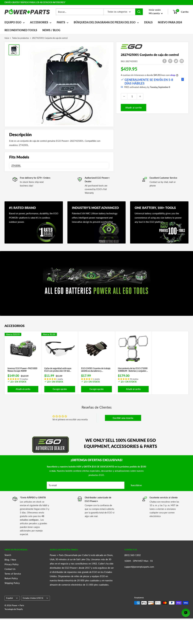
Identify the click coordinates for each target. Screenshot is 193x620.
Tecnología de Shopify (14, 609)
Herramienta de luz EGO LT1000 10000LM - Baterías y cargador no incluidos (132, 369)
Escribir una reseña (123, 417)
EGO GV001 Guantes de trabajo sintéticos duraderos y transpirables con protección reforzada (95, 369)
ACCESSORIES (39, 22)
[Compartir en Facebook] (164, 61)
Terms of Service (13, 573)
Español (9, 598)
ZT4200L (16, 165)
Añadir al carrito (133, 107)
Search (8, 555)
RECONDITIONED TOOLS (21, 30)
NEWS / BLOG (51, 30)
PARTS (61, 22)
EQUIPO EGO (13, 22)
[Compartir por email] (182, 61)
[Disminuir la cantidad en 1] (124, 96)
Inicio (7, 38)
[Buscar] (139, 11)
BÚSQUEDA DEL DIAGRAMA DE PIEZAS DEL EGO (105, 22)
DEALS (148, 22)
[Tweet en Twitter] (176, 61)
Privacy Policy (12, 564)
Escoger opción (60, 389)
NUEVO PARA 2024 (170, 22)
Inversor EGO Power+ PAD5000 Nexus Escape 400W (22, 369)
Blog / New (10, 559)
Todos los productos (20, 38)
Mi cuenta (154, 13)
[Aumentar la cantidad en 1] (140, 96)
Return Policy (11, 578)
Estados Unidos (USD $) (33, 598)
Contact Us (10, 569)
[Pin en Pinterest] (170, 61)
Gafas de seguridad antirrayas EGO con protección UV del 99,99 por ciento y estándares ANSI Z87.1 (57, 369)
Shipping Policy (12, 583)
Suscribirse (136, 485)
